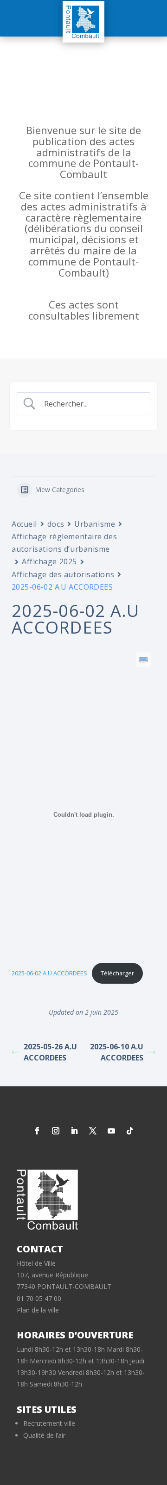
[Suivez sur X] (92, 1130)
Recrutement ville (49, 1423)
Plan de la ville (38, 1310)
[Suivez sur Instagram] (55, 1130)
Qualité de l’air (44, 1435)
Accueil (24, 524)
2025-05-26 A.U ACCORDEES (50, 1052)
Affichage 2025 (49, 561)
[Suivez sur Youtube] (111, 1130)
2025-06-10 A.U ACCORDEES (116, 1052)
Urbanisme (94, 524)
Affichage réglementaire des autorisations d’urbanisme (64, 542)
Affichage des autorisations (63, 574)
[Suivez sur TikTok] (129, 1130)
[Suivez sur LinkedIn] (74, 1130)
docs (55, 524)
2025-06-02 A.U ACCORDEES (49, 973)
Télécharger (117, 973)
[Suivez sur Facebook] (37, 1130)
